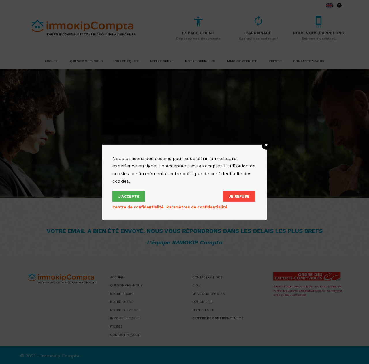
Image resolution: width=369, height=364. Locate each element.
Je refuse (239, 196)
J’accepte (128, 196)
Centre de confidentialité (138, 207)
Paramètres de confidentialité (196, 207)
